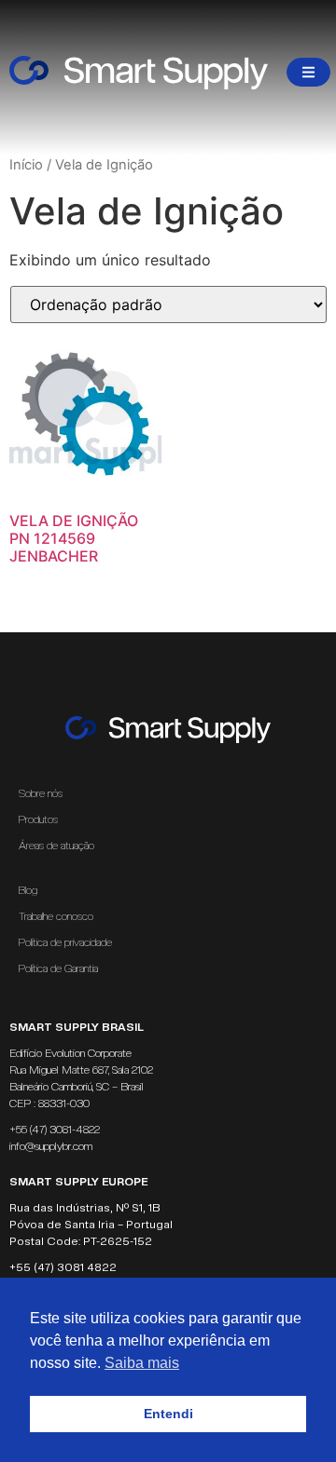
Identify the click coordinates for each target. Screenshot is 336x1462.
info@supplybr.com (50, 1146)
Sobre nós (41, 793)
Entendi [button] (168, 1413)
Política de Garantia (58, 968)
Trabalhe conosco (56, 916)
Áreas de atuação (56, 845)
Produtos (38, 819)
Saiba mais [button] (142, 1363)
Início (26, 164)
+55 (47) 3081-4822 (54, 1129)
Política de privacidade (65, 942)
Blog (28, 890)
